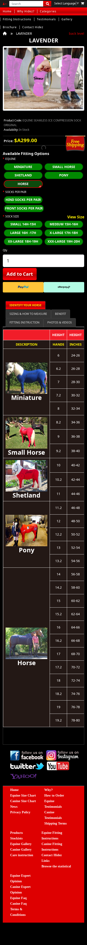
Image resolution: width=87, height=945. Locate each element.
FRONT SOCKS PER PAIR (24, 208)
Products (16, 833)
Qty (5, 250)
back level (76, 33)
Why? (48, 790)
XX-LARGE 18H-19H (23, 241)
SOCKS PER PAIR (15, 192)
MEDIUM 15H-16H (64, 224)
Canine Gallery (21, 849)
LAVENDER (24, 33)
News (13, 806)
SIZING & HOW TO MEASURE (28, 314)
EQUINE (10, 159)
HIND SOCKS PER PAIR (23, 199)
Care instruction (21, 855)
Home (7, 11)
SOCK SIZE (12, 216)
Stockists (16, 838)
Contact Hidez (32, 27)
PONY (63, 175)
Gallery (66, 19)
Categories (48, 11)
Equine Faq (18, 898)
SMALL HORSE (63, 167)
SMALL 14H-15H (23, 224)
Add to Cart (19, 274)
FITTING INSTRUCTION (24, 322)
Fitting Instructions (17, 19)
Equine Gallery (21, 844)
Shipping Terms (55, 823)
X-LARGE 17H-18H (64, 232)
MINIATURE (23, 167)
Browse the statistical (56, 866)
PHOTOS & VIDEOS (59, 322)
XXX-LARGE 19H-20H (64, 241)
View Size (75, 217)
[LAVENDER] (43, 80)
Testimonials (46, 19)
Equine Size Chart (23, 795)
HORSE (23, 184)
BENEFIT (60, 314)
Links (45, 861)
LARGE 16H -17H (23, 232)
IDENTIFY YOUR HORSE (26, 305)
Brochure (10, 27)
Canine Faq (18, 903)
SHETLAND (23, 175)
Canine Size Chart (23, 801)
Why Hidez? (25, 11)
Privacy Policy (20, 812)
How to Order (54, 795)
